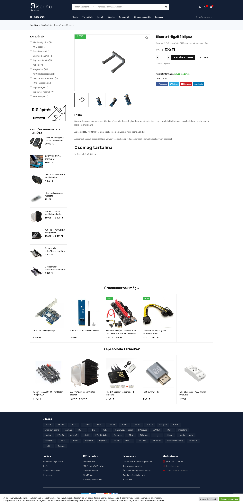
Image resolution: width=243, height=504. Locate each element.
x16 (48, 446)
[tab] (76, 115)
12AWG (86, 424)
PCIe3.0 (61, 435)
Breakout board (52, 430)
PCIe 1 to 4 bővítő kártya (44, 331)
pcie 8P (86, 435)
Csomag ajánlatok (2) (42, 56)
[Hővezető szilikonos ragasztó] (36, 198)
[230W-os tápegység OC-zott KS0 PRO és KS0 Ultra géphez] (36, 143)
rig (157, 435)
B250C (176, 424)
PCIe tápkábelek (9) (42, 83)
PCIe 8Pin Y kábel (90, 471)
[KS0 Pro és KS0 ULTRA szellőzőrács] (36, 235)
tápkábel (103, 441)
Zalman (61, 446)
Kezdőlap (34, 25)
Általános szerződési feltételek (137, 471)
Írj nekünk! (127, 480)
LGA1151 (156, 430)
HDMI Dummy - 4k (151, 392)
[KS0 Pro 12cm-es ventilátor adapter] (36, 216)
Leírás (78, 115)
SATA (63, 441)
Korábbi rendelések (51, 471)
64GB (137, 424)
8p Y (74, 424)
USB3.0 (128, 441)
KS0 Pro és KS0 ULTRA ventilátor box (55, 176)
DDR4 (81, 430)
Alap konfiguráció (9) (42, 42)
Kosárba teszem (184, 57)
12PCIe (112, 424)
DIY (93, 430)
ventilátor (156, 441)
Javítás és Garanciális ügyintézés (137, 461)
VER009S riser (89, 461)
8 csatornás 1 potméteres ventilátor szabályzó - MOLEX (55, 250)
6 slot (48, 424)
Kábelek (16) (38, 65)
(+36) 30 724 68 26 (205, 17)
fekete (106, 430)
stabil (75, 441)
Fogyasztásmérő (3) (42, 60)
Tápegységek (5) (40, 87)
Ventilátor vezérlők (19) (43, 92)
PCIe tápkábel (101, 435)
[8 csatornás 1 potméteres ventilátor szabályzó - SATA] (36, 272)
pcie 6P (73, 435)
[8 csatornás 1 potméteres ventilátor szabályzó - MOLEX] (36, 253)
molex (48, 435)
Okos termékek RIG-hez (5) (45, 78)
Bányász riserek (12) (42, 51)
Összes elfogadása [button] (229, 499)
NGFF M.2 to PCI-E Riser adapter (84, 331)
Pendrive (118, 435)
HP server (142, 430)
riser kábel (49, 441)
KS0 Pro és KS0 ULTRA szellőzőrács (55, 231)
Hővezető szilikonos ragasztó (54, 194)
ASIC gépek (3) (39, 47)
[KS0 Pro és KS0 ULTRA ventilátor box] (36, 180)
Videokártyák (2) (40, 96)
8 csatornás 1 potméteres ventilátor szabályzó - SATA (55, 268)
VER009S (193, 441)
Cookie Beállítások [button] (208, 499)
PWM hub (144, 435)
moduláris (182, 430)
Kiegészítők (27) (40, 69)
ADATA (150, 424)
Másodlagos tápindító (92, 480)
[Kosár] (211, 7)
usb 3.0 (116, 441)
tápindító (89, 441)
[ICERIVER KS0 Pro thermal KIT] (36, 161)
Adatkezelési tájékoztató (134, 475)
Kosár (45, 466)
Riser (169, 435)
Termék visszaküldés (132, 466)
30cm (124, 424)
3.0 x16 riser (88, 475)
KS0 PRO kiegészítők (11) (44, 74)
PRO (131, 435)
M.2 (169, 430)
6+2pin (61, 424)
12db (99, 424)
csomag (68, 430)
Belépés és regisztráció (53, 461)
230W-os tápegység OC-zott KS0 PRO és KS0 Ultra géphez (54, 139)
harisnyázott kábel (124, 430)
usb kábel (142, 441)
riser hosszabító (186, 435)
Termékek (47, 475)
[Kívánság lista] (205, 7)
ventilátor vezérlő (175, 441)
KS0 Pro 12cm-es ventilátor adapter (53, 213)
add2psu (163, 424)
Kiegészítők (46, 25)
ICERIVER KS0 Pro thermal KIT (53, 157)
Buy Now (204, 57)
